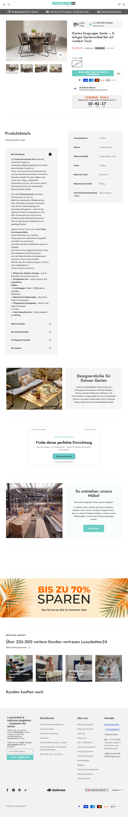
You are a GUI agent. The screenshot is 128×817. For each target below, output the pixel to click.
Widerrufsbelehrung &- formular (53, 742)
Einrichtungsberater (85, 724)
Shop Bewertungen (85, 756)
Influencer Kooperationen (87, 769)
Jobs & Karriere (83, 778)
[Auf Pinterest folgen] (19, 790)
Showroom (81, 738)
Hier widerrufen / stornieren (51, 754)
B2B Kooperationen (85, 774)
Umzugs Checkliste (85, 751)
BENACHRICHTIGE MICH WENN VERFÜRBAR (93, 73)
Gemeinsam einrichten (86, 747)
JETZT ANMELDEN (20, 757)
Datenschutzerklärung (49, 733)
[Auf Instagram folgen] (13, 790)
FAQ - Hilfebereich (85, 742)
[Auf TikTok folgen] (25, 790)
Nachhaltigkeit (83, 760)
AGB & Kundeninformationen (51, 724)
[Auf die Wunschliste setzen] (118, 73)
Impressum (44, 738)
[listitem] (20, 722)
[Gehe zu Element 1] (12, 68)
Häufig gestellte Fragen (15, 140)
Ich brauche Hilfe (111, 724)
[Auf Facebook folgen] (7, 790)
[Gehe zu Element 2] (26, 68)
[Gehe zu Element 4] (56, 68)
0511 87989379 (113, 729)
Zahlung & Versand (85, 729)
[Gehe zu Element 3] (41, 68)
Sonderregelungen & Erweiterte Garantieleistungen (53, 748)
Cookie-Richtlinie (47, 729)
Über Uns (81, 733)
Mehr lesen (93, 528)
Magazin (80, 765)
